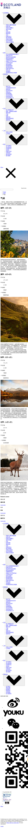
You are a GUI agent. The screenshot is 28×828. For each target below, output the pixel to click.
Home (4, 191)
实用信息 (8, 152)
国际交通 (8, 112)
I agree (2, 826)
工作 (4, 645)
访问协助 (8, 692)
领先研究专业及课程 (11, 57)
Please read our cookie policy (13, 822)
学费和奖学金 (9, 59)
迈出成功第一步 (10, 97)
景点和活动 (8, 147)
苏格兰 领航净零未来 (11, 24)
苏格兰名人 (8, 36)
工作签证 (8, 133)
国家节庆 (8, 117)
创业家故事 (8, 93)
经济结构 (8, 32)
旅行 (4, 660)
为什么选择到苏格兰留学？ (12, 54)
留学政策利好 (9, 65)
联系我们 (8, 689)
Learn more (3, 505)
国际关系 (8, 33)
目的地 (7, 150)
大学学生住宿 (9, 62)
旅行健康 (8, 155)
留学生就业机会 (10, 58)
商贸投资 (5, 587)
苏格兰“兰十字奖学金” (11, 61)
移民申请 (8, 119)
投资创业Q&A (9, 96)
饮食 (7, 115)
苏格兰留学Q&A (10, 68)
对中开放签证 (9, 40)
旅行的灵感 (8, 154)
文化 (7, 34)
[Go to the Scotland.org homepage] (11, 10)
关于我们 (8, 686)
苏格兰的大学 (9, 55)
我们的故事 (8, 37)
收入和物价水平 (10, 109)
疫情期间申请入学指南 (11, 72)
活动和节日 (8, 148)
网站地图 (8, 687)
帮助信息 (5, 674)
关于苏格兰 (8, 145)
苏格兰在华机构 (10, 42)
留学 (4, 564)
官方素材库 (8, 693)
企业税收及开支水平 (11, 87)
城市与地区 (8, 29)
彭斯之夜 (8, 26)
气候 (7, 114)
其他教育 (8, 71)
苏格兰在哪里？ (10, 27)
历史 (7, 30)
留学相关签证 (9, 67)
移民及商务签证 (10, 118)
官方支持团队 (9, 94)
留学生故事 (8, 64)
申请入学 (8, 69)
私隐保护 (8, 690)
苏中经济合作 (9, 90)
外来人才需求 (9, 132)
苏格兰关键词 (9, 39)
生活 (4, 193)
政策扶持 (8, 89)
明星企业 (8, 92)
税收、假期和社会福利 (11, 111)
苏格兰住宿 (8, 151)
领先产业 (8, 86)
